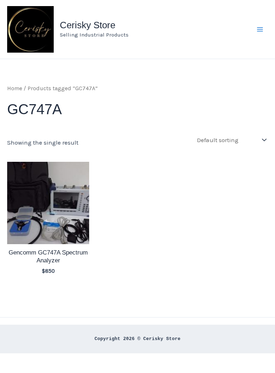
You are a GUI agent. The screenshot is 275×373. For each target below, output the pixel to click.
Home (14, 88)
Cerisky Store (87, 25)
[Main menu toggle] (260, 29)
